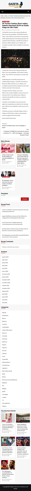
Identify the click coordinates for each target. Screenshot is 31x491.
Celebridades (5, 327)
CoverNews (22, 486)
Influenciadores (6, 362)
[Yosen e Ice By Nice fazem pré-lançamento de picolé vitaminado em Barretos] (8, 418)
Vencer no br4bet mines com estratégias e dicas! (14, 125)
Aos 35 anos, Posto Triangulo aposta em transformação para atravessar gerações (12, 223)
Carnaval (4, 324)
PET (3, 385)
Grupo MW (5, 359)
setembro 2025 (6, 288)
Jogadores (4, 368)
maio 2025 (4, 299)
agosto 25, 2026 (6, 432)
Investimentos (5, 365)
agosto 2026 (5, 257)
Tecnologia (5, 394)
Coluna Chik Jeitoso (7, 330)
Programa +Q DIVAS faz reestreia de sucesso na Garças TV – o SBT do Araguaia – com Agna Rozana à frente (16, 132)
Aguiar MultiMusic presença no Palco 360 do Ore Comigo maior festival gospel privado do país (14, 216)
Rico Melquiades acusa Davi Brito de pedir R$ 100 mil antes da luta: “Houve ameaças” (15, 236)
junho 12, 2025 (16, 29)
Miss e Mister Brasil (7, 371)
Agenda (4, 21)
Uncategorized (6, 403)
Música (4, 377)
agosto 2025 (5, 291)
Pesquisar (4, 193)
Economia (4, 336)
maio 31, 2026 (6, 188)
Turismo (4, 397)
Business (4, 321)
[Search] (28, 11)
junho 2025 (5, 297)
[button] (2, 11)
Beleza (4, 318)
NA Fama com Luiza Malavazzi (9, 379)
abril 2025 (4, 302)
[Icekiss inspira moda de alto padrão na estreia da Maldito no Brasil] (8, 148)
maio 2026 (4, 265)
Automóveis (5, 315)
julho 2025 (4, 294)
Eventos (4, 350)
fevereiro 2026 (6, 274)
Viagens (4, 406)
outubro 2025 (5, 285)
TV (3, 400)
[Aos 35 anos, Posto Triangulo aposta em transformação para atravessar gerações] (8, 441)
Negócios (4, 382)
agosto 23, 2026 (6, 480)
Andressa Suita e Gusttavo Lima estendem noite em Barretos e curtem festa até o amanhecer (15, 229)
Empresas (4, 341)
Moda (8, 21)
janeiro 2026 (5, 277)
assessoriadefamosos (7, 29)
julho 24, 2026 (6, 163)
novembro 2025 (6, 282)
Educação (4, 338)
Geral (3, 356)
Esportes (4, 347)
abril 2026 (4, 268)
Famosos (4, 176)
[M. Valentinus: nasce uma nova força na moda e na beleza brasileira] (8, 174)
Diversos (4, 333)
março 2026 (5, 271)
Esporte (4, 344)
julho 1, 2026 (20, 166)
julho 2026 (4, 259)
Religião (4, 388)
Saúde (3, 391)
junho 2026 (5, 262)
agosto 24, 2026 (6, 455)
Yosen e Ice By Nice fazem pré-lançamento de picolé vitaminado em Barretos (15, 210)
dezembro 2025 (6, 279)
